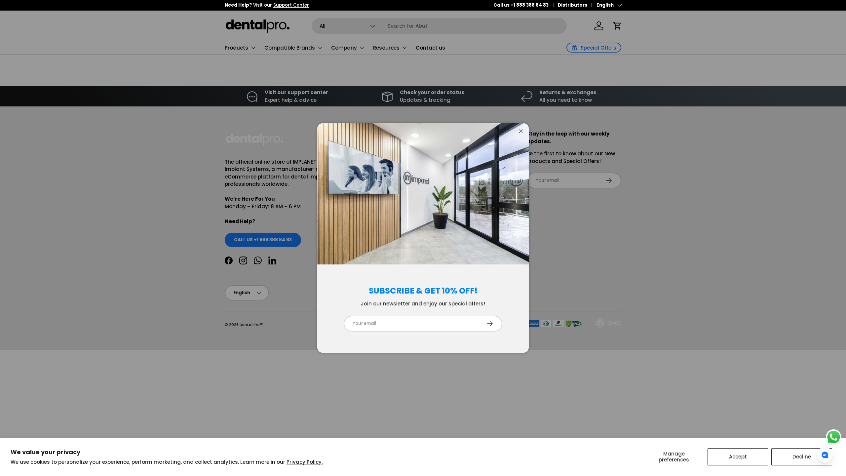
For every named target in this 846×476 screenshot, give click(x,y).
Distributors (572, 5)
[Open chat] (825, 455)
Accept (738, 456)
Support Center (291, 5)
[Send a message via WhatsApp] (834, 437)
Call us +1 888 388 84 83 (521, 5)
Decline (801, 456)
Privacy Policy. (305, 461)
